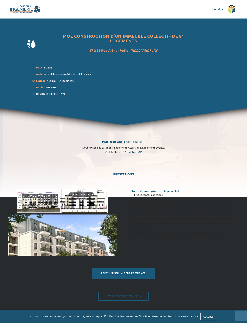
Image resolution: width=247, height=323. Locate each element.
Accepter (209, 316)
